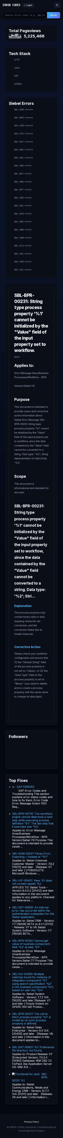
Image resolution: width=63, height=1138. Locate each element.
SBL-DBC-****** (23, 149)
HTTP (17, 59)
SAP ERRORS (25, 786)
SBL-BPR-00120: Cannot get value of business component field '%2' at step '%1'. (31, 944)
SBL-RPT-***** (23, 189)
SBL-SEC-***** (23, 205)
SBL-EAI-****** (23, 157)
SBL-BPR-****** (23, 117)
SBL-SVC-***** (23, 253)
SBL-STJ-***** (23, 245)
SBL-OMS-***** (23, 181)
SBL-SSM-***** (23, 237)
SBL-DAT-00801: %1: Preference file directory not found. (33, 1048)
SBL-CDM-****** (23, 125)
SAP (16, 75)
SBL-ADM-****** (23, 109)
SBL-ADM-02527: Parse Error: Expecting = (31, 855)
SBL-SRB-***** (23, 229)
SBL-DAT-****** (23, 141)
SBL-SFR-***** (23, 213)
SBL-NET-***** (23, 173)
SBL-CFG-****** (23, 133)
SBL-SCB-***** (23, 197)
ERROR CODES (11, 5)
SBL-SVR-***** (23, 261)
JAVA (17, 67)
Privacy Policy (31, 1121)
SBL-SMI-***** (23, 221)
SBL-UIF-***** (23, 269)
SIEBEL (18, 83)
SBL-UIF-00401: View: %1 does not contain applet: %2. (32, 882)
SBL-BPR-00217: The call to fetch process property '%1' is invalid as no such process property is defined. (31, 1018)
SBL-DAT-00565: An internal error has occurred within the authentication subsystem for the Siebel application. (33, 912)
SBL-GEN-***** (23, 165)
